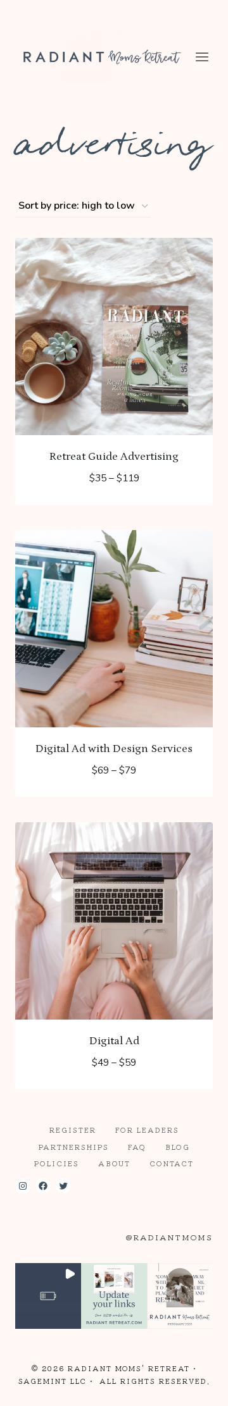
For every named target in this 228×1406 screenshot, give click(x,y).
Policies (56, 1163)
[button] (48, 1296)
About (114, 1163)
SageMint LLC (52, 1381)
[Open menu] (202, 57)
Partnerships (74, 1147)
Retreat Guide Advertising (114, 456)
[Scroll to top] (195, 1386)
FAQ (137, 1147)
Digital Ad (114, 1041)
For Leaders (147, 1130)
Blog (177, 1147)
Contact (171, 1163)
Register (72, 1130)
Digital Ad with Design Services (114, 749)
